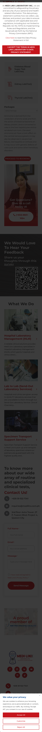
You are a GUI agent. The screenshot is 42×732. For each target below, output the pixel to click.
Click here (10, 38)
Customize (21, 721)
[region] (21, 712)
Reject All (21, 727)
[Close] (39, 695)
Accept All (21, 715)
